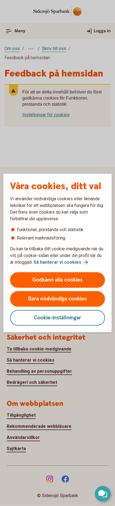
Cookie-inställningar (57, 317)
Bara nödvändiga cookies (57, 298)
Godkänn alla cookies (57, 280)
